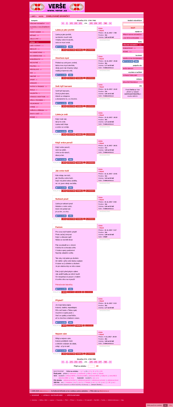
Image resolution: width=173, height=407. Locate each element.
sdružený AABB (82, 376)
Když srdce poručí (63, 142)
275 (91, 23)
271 (71, 23)
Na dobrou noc (37, 56)
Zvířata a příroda (38, 110)
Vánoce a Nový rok (39, 97)
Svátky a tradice (38, 86)
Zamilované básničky (58, 16)
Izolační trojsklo (130, 82)
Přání (66, 400)
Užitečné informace (113, 400)
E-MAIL (64, 50)
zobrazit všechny (96, 384)
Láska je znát (61, 114)
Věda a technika (37, 100)
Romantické (129, 48)
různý (72, 378)
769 (105, 23)
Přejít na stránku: (80, 366)
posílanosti (81, 373)
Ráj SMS (96, 400)
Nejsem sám (61, 334)
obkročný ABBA (63, 378)
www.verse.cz (44, 391)
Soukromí (35, 395)
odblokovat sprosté (84, 380)
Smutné (35, 76)
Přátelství (36, 69)
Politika (35, 66)
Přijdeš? (59, 300)
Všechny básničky (39, 23)
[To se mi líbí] (61, 46)
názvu (95, 373)
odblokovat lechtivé (69, 380)
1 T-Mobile (87, 382)
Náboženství (36, 59)
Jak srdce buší (62, 171)
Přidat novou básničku (132, 34)
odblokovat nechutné (98, 380)
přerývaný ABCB (94, 376)
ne (98, 378)
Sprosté (34, 83)
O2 (84, 49)
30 (93, 371)
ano (94, 378)
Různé (33, 117)
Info (170, 405)
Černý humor (37, 32)
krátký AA (104, 376)
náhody (101, 373)
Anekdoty (34, 400)
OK (165, 405)
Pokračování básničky (64, 285)
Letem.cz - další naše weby (53, 395)
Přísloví (72, 400)
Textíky (103, 400)
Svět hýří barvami (63, 86)
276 (95, 23)
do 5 (80, 382)
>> (110, 23)
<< (63, 23)
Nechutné (35, 63)
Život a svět (36, 114)
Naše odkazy (128, 68)
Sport (33, 80)
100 (101, 371)
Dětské (34, 35)
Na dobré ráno (37, 52)
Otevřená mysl (62, 58)
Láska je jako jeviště (64, 30)
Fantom (58, 227)
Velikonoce (36, 103)
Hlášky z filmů (43, 400)
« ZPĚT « (33, 16)
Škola (33, 90)
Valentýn (35, 93)
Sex (33, 73)
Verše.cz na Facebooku (132, 58)
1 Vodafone (68, 382)
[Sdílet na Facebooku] (71, 46)
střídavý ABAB (70, 376)
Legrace (52, 400)
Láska (34, 42)
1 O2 (98, 382)
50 (97, 371)
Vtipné (34, 107)
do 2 (75, 382)
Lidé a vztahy (37, 46)
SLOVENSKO (90, 50)
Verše (41, 16)
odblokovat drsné (112, 380)
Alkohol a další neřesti (39, 27)
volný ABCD (113, 376)
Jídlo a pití (35, 39)
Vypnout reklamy (130, 75)
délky (89, 373)
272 (76, 23)
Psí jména (79, 400)
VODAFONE (71, 50)
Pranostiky (59, 400)
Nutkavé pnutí (61, 199)
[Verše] (57, 12)
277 (100, 23)
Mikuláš (35, 49)
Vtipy (122, 400)
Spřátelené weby (73, 395)
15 (90, 371)
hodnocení (73, 373)
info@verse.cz (104, 391)
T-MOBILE (79, 50)
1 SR (108, 382)
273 (80, 23)
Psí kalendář (88, 400)
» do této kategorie (131, 38)
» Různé (101, 30)
